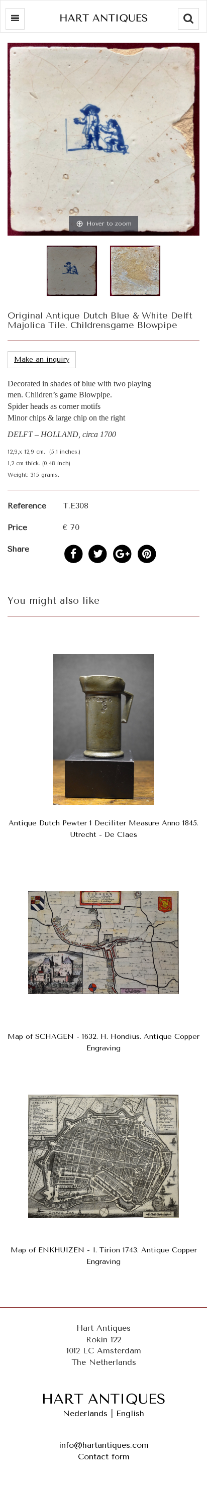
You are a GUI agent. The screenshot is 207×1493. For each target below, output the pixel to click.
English (130, 1413)
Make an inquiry (41, 359)
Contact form (104, 1456)
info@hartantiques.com (104, 1445)
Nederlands (85, 1413)
